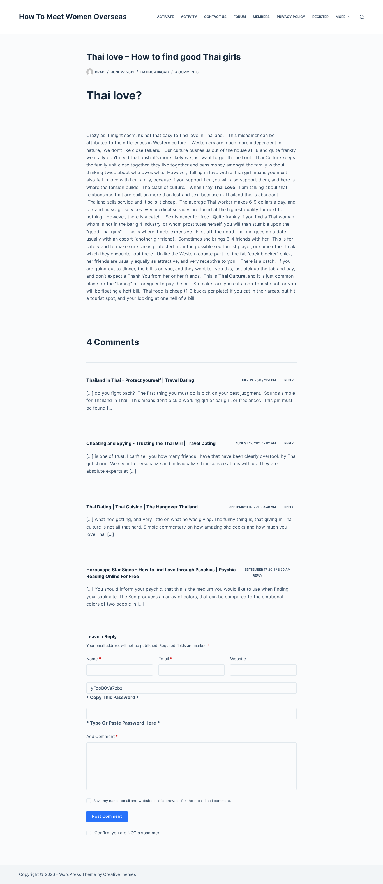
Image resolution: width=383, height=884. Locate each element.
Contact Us (215, 17)
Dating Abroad (154, 72)
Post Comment (107, 816)
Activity (189, 17)
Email (165, 658)
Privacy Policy (291, 17)
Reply (289, 380)
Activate (165, 17)
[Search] (362, 17)
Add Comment (102, 736)
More (340, 17)
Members (261, 17)
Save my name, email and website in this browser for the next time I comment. (162, 800)
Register (320, 17)
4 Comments (187, 72)
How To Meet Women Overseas (73, 16)
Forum (240, 17)
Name (93, 658)
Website (238, 658)
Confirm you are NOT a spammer (126, 832)
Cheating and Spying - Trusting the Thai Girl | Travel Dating (151, 443)
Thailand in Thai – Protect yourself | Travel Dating (140, 380)
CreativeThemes (119, 874)
